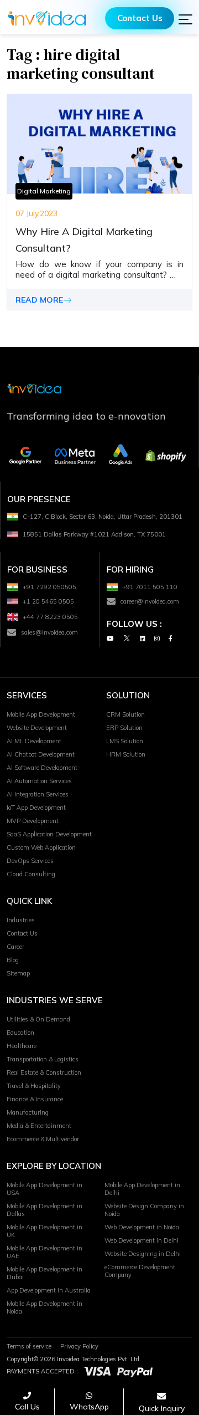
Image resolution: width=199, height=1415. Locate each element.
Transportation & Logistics (42, 1059)
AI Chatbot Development (41, 754)
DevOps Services (30, 861)
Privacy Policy (79, 1346)
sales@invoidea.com (49, 632)
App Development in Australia (49, 1290)
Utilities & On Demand (38, 1019)
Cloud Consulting (31, 874)
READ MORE (39, 300)
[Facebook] (170, 638)
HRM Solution (125, 754)
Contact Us (140, 18)
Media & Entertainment (39, 1126)
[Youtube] (110, 638)
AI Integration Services (38, 794)
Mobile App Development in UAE (44, 1252)
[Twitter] (126, 638)
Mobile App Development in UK (44, 1231)
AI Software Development (42, 768)
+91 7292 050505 (49, 587)
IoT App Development (36, 807)
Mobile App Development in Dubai (44, 1273)
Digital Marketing (44, 191)
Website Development (37, 728)
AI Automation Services (39, 781)
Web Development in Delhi (141, 1240)
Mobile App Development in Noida (44, 1307)
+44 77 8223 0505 (50, 617)
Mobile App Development (41, 714)
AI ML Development (34, 741)
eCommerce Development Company (139, 1271)
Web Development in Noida (141, 1227)
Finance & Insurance (35, 1099)
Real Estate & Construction (44, 1072)
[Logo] (47, 18)
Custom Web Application (41, 847)
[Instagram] (157, 638)
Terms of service (29, 1346)
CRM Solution (125, 714)
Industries (21, 920)
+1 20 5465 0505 (48, 601)
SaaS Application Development (49, 834)
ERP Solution (124, 728)
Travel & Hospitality (34, 1086)
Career (15, 947)
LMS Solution (124, 741)
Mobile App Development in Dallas (44, 1210)
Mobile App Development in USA (44, 1189)
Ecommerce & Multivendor (43, 1139)
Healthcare (21, 1046)
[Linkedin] (142, 638)
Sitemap (18, 973)
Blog (13, 960)
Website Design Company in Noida (144, 1210)
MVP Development (33, 821)
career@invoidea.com (150, 601)
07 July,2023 (36, 213)
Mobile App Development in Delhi (142, 1189)
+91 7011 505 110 (149, 587)
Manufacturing (28, 1112)
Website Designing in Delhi (142, 1254)
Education (20, 1032)
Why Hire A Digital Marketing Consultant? (84, 239)
